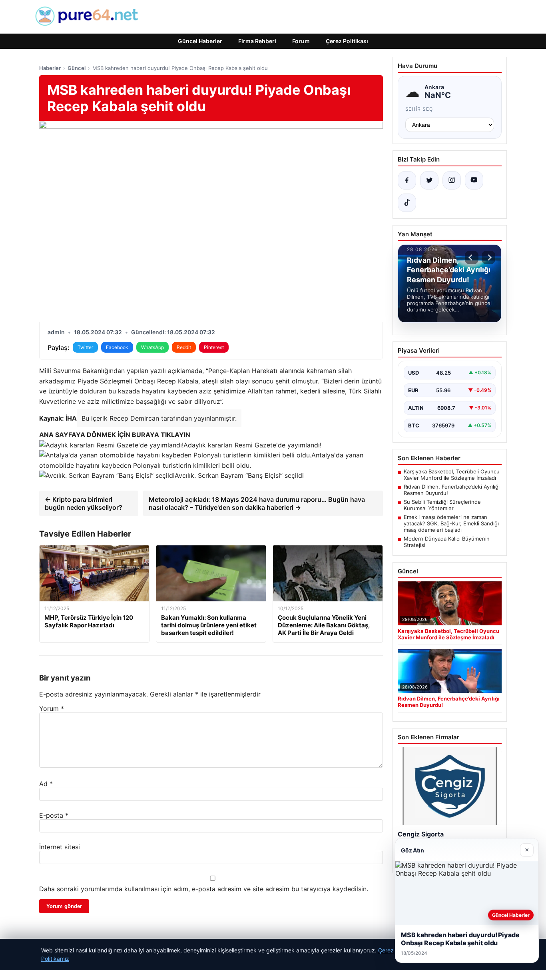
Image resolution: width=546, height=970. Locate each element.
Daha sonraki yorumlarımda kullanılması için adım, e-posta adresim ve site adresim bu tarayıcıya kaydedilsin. (203, 889)
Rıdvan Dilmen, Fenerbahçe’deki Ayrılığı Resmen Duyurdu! (452, 489)
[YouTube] (474, 180)
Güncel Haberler (200, 41)
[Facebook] (407, 180)
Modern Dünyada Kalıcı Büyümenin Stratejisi (447, 541)
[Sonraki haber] (488, 257)
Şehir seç (419, 109)
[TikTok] (407, 203)
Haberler (50, 68)
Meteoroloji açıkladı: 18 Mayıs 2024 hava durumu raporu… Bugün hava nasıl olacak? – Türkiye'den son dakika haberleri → (257, 503)
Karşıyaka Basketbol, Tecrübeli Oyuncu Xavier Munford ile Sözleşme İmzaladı (452, 474)
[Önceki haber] (471, 257)
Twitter (85, 347)
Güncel (77, 68)
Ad (46, 784)
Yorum (51, 709)
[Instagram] (451, 180)
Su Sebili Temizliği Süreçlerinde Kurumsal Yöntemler (442, 505)
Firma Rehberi (257, 41)
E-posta (53, 815)
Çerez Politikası (347, 41)
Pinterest (214, 347)
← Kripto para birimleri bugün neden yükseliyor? (83, 503)
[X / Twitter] (429, 180)
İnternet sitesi (59, 847)
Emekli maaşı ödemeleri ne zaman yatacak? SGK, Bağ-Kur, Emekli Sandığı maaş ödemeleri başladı (451, 523)
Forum (301, 41)
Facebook (117, 347)
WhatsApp (152, 347)
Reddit (184, 347)
